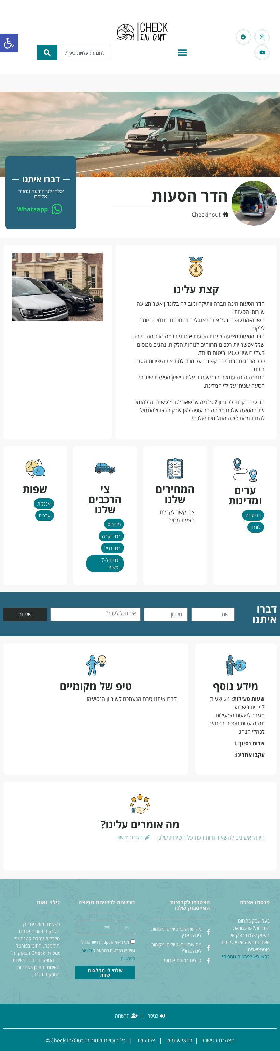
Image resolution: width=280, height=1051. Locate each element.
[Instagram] (262, 37)
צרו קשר (146, 1040)
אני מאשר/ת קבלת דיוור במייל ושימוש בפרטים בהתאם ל (108, 951)
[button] (9, 43)
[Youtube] (262, 52)
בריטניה (253, 515)
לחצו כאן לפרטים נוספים (246, 956)
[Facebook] (243, 37)
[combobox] (85, 52)
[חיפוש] (47, 52)
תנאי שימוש (179, 1040)
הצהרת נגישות (218, 1040)
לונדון (256, 527)
